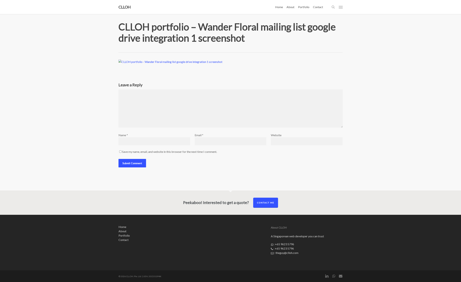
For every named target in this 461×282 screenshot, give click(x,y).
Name (123, 135)
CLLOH (124, 7)
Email (199, 135)
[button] (341, 7)
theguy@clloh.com (287, 252)
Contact (123, 239)
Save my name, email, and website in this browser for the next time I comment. (169, 151)
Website (276, 135)
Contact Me (265, 202)
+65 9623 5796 (284, 244)
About (122, 231)
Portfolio (124, 235)
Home (122, 226)
